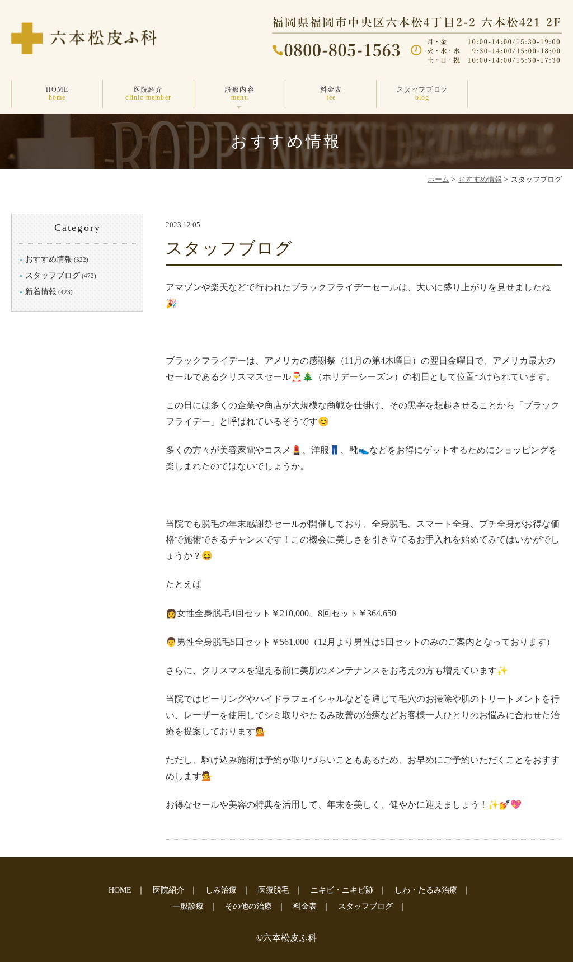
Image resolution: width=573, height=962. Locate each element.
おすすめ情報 (480, 179)
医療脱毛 (273, 890)
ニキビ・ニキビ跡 (342, 890)
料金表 (331, 93)
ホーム (438, 179)
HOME (57, 93)
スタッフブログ (422, 93)
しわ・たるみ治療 (425, 890)
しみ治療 (221, 890)
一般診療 (188, 906)
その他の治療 (248, 906)
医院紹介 (148, 93)
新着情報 (41, 291)
